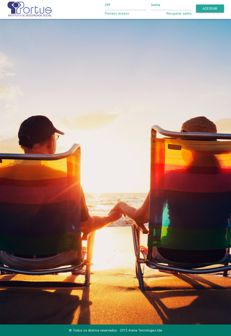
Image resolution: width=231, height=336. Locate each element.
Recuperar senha (179, 13)
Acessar (210, 8)
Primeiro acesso (117, 13)
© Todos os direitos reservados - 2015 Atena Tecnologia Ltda (115, 330)
